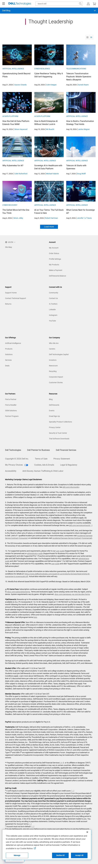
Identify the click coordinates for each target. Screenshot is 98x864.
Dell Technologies (13, 450)
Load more (49, 226)
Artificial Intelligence (13, 69)
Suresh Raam (83, 85)
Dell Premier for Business (38, 450)
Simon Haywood (20, 129)
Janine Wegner (84, 129)
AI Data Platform (10, 116)
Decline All (60, 855)
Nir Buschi (50, 129)
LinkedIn (52, 309)
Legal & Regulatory (68, 465)
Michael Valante (52, 174)
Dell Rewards (54, 405)
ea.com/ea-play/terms (81, 594)
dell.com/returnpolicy (71, 487)
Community (53, 293)
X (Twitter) (53, 304)
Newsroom (53, 366)
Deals (7, 366)
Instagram (53, 315)
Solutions (9, 354)
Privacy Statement (61, 459)
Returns (8, 304)
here (35, 617)
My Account (53, 248)
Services (8, 360)
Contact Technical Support (15, 298)
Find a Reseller (10, 405)
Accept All (79, 855)
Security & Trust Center (58, 433)
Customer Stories (56, 382)
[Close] (87, 832)
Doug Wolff (81, 174)
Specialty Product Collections (60, 422)
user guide (60, 551)
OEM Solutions (11, 411)
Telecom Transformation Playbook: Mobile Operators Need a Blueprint (78, 76)
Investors (52, 360)
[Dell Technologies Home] (20, 3)
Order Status (54, 253)
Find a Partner (10, 399)
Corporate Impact (56, 377)
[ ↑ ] (91, 525)
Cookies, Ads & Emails (44, 465)
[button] (88, 3)
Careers (52, 349)
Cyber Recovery (9, 205)
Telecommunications (76, 69)
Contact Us (53, 298)
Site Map (8, 247)
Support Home (11, 293)
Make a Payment (55, 270)
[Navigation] (4, 3)
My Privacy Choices (14, 465)
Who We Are (53, 343)
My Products (54, 265)
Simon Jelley (18, 218)
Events (51, 411)
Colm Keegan (51, 85)
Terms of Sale (41, 459)
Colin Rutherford (20, 174)
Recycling (53, 371)
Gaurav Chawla (20, 85)
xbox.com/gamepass (62, 594)
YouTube (52, 321)
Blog (51, 399)
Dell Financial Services (66, 450)
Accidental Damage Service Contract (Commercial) (72, 538)
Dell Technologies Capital (59, 354)
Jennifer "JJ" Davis (84, 218)
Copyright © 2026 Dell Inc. (17, 459)
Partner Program (12, 416)
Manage (17, 855)
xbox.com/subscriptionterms (18, 592)
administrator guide (35, 553)
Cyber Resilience (42, 69)
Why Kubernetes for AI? (12, 165)
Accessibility (10, 471)
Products (8, 349)
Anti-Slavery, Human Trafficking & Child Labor (42, 471)
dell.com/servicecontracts (79, 525)
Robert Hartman (51, 218)
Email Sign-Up (54, 416)
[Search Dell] (80, 4)
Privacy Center (54, 427)
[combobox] (59, 4)
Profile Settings (55, 259)
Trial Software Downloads (59, 439)
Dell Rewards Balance (57, 276)
